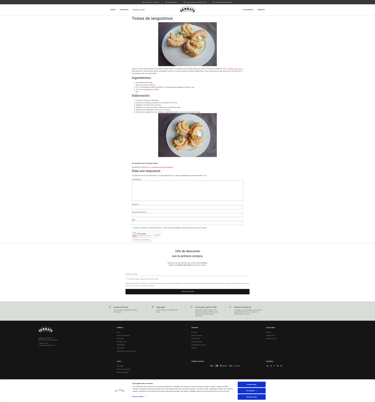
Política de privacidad (123, 369)
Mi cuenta (194, 332)
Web (133, 220)
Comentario (137, 179)
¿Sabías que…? (271, 335)
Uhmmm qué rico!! (234, 69)
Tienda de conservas (123, 335)
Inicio (118, 332)
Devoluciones (195, 338)
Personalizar (250, 390)
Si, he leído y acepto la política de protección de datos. (143, 279)
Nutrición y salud (271, 338)
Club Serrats (121, 348)
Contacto (194, 348)
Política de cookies (122, 372)
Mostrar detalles (138, 396)
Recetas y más (121, 341)
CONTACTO (261, 9)
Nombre (135, 204)
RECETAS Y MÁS (139, 9)
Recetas (268, 332)
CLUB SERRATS (248, 9)
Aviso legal (120, 366)
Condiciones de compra (198, 345)
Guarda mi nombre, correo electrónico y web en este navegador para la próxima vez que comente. (170, 228)
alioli (142, 167)
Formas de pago (196, 341)
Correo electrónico (139, 212)
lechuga (167, 167)
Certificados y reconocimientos (126, 351)
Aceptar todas (251, 384)
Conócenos (120, 338)
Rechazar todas (251, 397)
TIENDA (112, 9)
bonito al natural (150, 167)
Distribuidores (121, 345)
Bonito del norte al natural (145, 85)
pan (171, 167)
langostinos (160, 167)
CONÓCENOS (124, 9)
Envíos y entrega (196, 335)
